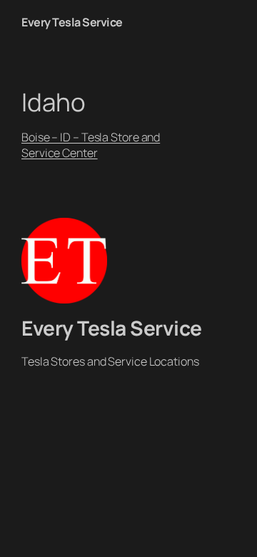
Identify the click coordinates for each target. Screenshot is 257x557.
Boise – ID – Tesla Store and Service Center (90, 145)
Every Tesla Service (72, 22)
